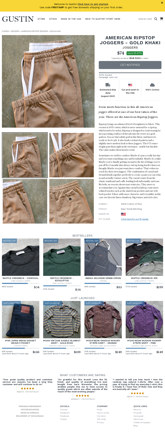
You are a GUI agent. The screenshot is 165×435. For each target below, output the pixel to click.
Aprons (103, 281)
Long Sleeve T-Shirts (20, 281)
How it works (103, 413)
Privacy (100, 422)
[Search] (155, 19)
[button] (48, 81)
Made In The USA (71, 19)
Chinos (5, 31)
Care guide (138, 416)
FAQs (99, 409)
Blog (135, 425)
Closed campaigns (141, 422)
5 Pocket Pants (21, 346)
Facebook (64, 416)
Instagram (65, 413)
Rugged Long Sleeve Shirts (62, 346)
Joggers (15, 31)
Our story (101, 416)
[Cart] (161, 19)
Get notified (130, 64)
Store (41, 19)
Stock (53, 19)
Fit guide (137, 413)
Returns (137, 409)
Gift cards (101, 419)
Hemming (138, 419)
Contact (64, 409)
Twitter (63, 419)
